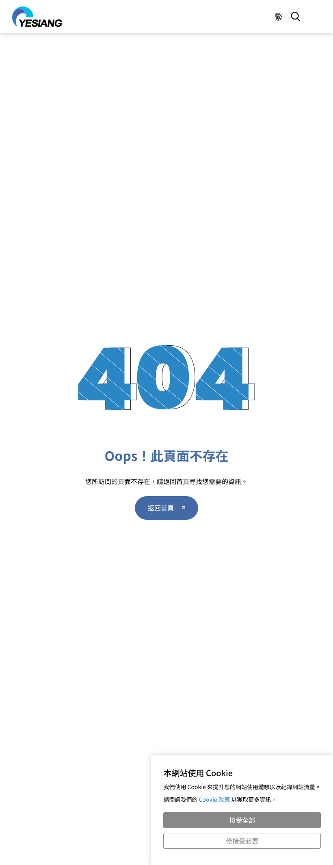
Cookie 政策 (214, 800)
